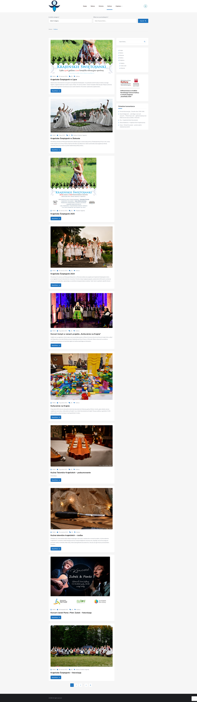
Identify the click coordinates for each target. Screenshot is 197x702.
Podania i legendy (82, 135)
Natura (93, 6)
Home (50, 29)
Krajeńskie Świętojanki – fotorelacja (66, 672)
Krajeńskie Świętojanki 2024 (63, 274)
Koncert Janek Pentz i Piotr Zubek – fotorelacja (71, 612)
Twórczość (123, 65)
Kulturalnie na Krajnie (60, 406)
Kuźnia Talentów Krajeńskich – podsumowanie (71, 472)
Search (142, 21)
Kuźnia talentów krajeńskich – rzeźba (67, 535)
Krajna (85, 6)
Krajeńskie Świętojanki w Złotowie (65, 138)
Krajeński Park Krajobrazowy (137, 122)
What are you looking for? (100, 17)
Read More (55, 91)
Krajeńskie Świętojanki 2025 (63, 214)
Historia (101, 6)
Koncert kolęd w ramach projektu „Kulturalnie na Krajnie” (76, 334)
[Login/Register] (145, 6)
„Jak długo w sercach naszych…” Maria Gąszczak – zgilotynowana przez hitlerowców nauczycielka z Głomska (133, 115)
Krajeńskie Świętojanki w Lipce (64, 79)
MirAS (54, 76)
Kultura (109, 6)
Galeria (122, 63)
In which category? (54, 17)
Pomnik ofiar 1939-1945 (137, 111)
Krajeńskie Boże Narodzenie (130, 120)
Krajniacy (118, 6)
